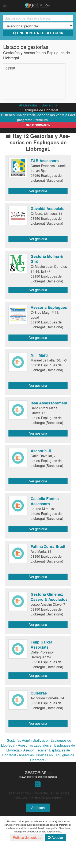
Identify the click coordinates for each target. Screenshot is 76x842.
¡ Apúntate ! (38, 807)
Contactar (40, 793)
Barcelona (49, 105)
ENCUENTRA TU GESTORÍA (40, 32)
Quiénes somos (19, 793)
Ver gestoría (38, 191)
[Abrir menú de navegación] (5, 5)
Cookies (20, 797)
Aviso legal (58, 793)
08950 (10, 68)
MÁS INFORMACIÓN (38, 125)
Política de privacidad (45, 797)
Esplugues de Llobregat (40, 110)
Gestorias (30, 105)
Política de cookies (27, 837)
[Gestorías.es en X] (38, 784)
